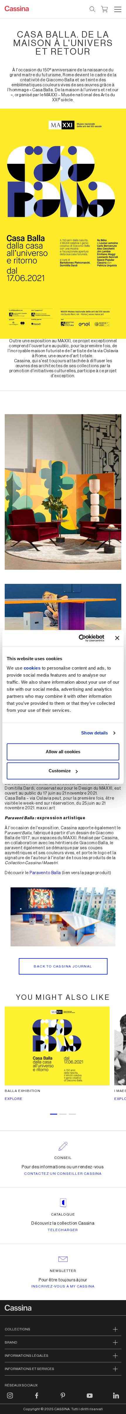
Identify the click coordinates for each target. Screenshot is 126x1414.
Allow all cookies (63, 751)
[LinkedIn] (116, 1399)
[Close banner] (117, 638)
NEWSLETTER (63, 1271)
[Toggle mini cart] (104, 8)
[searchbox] (92, 9)
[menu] (117, 9)
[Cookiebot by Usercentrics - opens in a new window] (79, 638)
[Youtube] (89, 1399)
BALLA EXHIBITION (22, 1091)
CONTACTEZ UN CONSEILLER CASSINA (63, 1173)
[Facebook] (36, 1399)
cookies (32, 667)
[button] (117, 9)
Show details (94, 732)
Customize (60, 770)
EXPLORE (14, 1098)
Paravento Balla (45, 873)
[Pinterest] (63, 1399)
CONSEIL (63, 1157)
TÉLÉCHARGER (63, 1230)
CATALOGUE (63, 1214)
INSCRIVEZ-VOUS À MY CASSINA (63, 1286)
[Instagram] (10, 1399)
